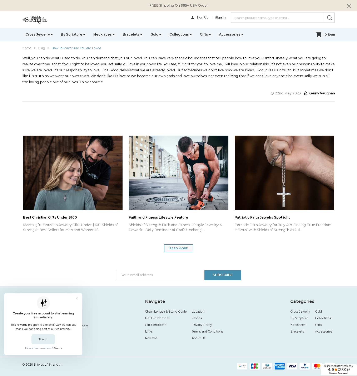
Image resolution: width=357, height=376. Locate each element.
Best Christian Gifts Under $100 (34, 217)
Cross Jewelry (37, 34)
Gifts (204, 34)
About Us (198, 338)
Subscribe (223, 275)
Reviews (151, 338)
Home (27, 48)
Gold (154, 34)
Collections (179, 34)
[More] (52, 34)
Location (198, 311)
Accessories (230, 34)
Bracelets (131, 34)
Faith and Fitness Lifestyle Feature (142, 217)
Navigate (155, 301)
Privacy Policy (202, 325)
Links (149, 331)
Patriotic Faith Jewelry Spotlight (246, 217)
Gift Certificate (155, 325)
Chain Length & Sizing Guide (166, 311)
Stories (197, 318)
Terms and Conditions (207, 331)
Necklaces (102, 34)
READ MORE (178, 248)
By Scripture (71, 34)
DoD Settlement (157, 318)
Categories (302, 301)
